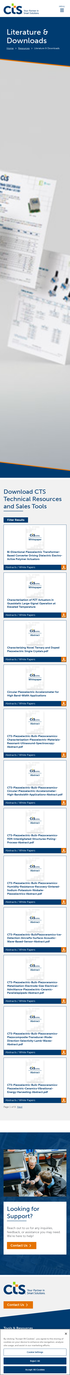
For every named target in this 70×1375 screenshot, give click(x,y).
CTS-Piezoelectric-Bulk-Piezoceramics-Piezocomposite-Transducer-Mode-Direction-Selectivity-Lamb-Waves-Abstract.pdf (32, 1039)
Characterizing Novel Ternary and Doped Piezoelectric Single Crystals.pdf (33, 649)
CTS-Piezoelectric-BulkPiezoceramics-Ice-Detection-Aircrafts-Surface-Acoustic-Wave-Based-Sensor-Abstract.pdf (34, 938)
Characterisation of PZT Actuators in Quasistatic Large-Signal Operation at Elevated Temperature (31, 603)
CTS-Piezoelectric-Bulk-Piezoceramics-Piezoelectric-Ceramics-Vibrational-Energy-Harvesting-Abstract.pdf (32, 1088)
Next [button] (19, 1107)
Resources (24, 48)
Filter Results (15, 520)
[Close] (66, 1333)
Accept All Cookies (35, 1369)
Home (10, 48)
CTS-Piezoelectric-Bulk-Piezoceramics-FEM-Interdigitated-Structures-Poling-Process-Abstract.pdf (32, 839)
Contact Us (19, 1245)
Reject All (35, 1361)
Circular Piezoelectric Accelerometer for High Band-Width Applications (33, 693)
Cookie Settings (35, 1352)
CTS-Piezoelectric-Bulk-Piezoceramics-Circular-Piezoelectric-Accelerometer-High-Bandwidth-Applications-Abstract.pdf (35, 791)
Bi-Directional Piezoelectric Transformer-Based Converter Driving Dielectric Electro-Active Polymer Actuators (34, 555)
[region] (35, 1352)
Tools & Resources (18, 1328)
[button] (62, 9)
